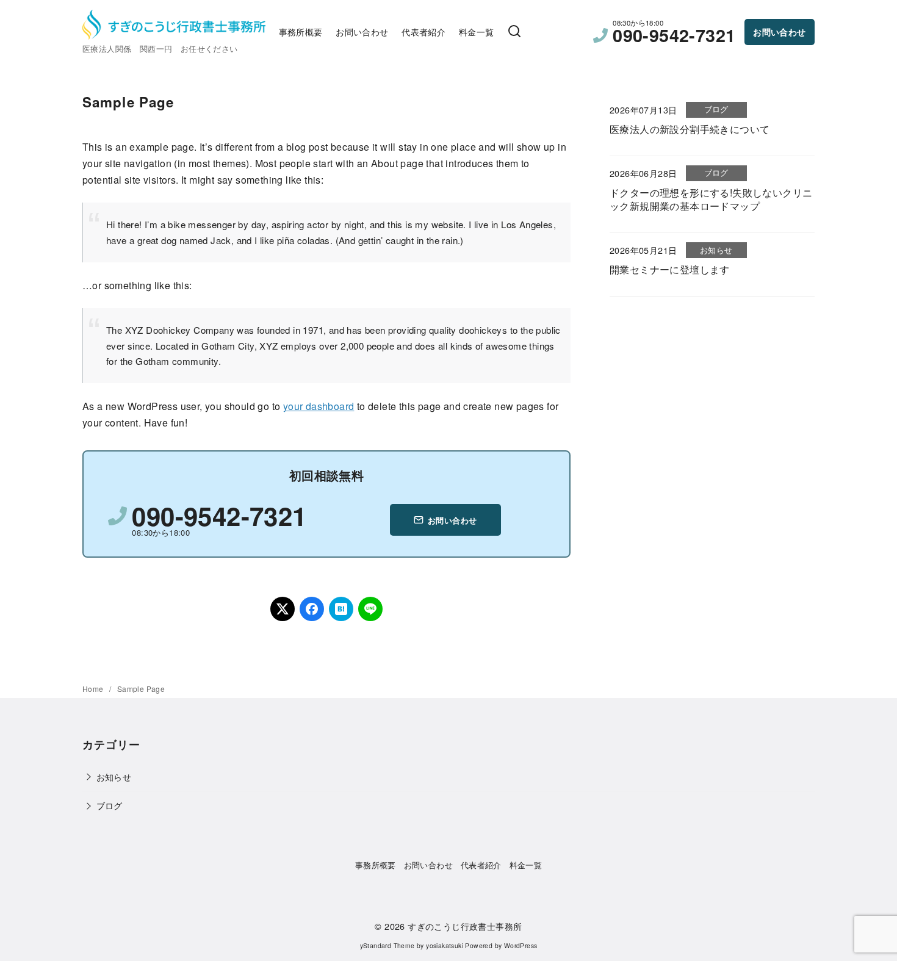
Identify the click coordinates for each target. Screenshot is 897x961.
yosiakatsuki (444, 945)
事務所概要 (301, 31)
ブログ (109, 805)
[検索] (514, 32)
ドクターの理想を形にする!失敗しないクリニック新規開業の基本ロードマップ (711, 199)
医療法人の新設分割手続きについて (689, 129)
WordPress (521, 945)
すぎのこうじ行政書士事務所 (465, 926)
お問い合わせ (362, 31)
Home (94, 688)
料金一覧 (476, 31)
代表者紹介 (423, 31)
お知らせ (114, 776)
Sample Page (141, 688)
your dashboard (319, 406)
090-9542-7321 (674, 35)
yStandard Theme (387, 945)
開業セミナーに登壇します (670, 269)
